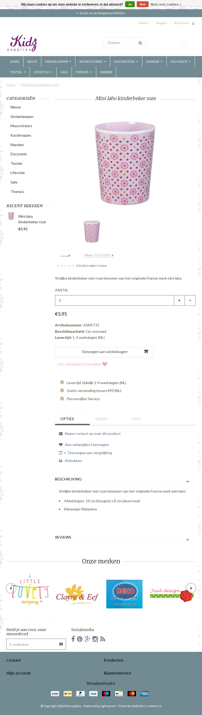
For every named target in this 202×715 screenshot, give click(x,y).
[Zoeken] (140, 42)
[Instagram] (95, 639)
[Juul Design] (172, 594)
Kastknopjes (124, 61)
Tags (136, 418)
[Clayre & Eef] (77, 594)
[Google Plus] (87, 639)
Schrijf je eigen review (91, 265)
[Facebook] (73, 639)
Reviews (63, 537)
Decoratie (179, 61)
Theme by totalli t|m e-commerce (140, 706)
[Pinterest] (80, 639)
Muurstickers (91, 61)
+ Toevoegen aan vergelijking (88, 452)
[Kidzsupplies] (52, 43)
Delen (101, 418)
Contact (143, 22)
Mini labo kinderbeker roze (40, 85)
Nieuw (32, 61)
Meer (97, 255)
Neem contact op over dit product (92, 433)
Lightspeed (107, 706)
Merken (106, 72)
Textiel (16, 72)
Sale (64, 72)
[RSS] (102, 639)
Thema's (82, 72)
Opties (67, 418)
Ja (130, 4)
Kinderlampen (57, 61)
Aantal (61, 290)
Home (14, 61)
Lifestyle (42, 72)
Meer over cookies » (166, 4)
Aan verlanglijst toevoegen (79, 364)
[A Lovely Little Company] (30, 589)
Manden (153, 61)
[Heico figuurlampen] (124, 594)
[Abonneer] (61, 642)
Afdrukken (73, 460)
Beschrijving (68, 479)
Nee (143, 4)
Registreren (181, 22)
